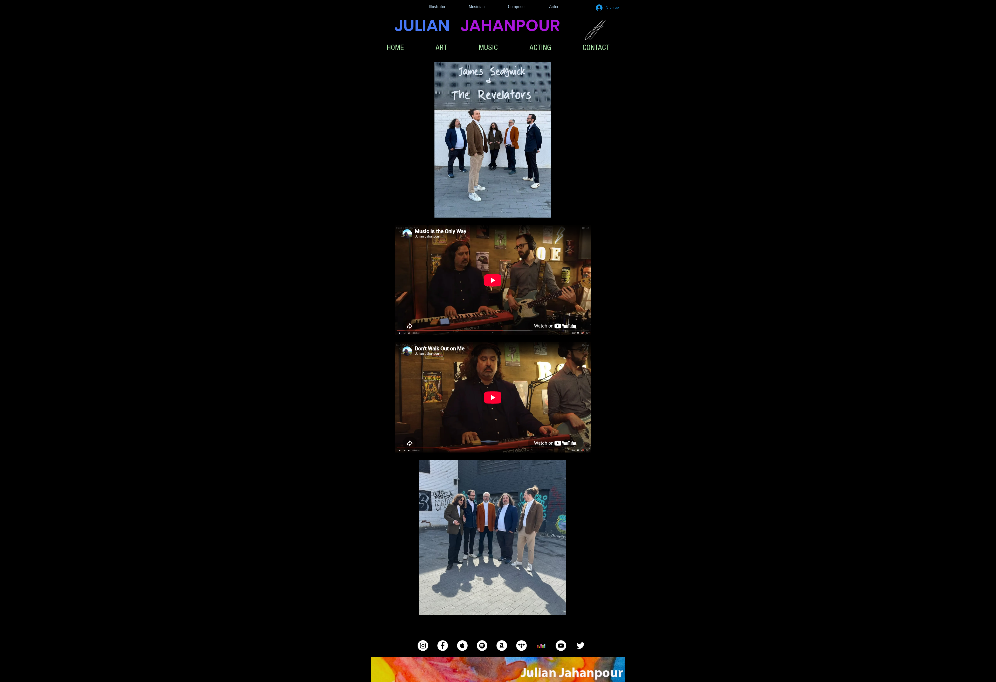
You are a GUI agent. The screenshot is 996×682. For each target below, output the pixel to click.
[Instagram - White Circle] (423, 645)
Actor (553, 7)
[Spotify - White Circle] (482, 645)
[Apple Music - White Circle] (462, 645)
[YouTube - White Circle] (561, 645)
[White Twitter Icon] (580, 645)
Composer (517, 7)
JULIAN (428, 25)
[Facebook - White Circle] (442, 645)
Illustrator (437, 7)
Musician (477, 7)
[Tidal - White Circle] (521, 645)
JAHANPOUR (510, 25)
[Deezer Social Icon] (541, 645)
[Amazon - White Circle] (501, 645)
